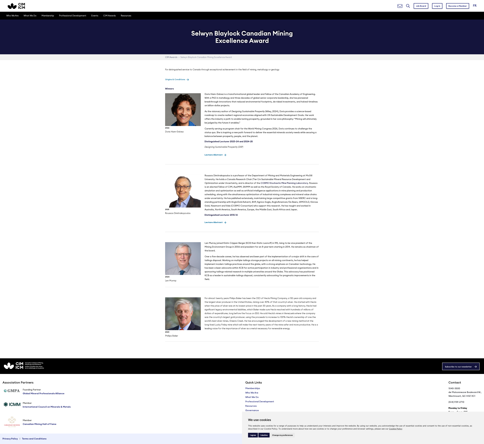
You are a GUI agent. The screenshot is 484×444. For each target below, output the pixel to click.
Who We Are (251, 392)
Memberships (252, 388)
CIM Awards (171, 57)
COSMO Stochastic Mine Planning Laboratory (284, 183)
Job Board (421, 6)
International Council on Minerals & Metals (47, 406)
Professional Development (259, 401)
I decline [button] (264, 435)
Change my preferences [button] (282, 435)
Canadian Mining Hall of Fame (39, 424)
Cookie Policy (395, 428)
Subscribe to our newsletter (458, 366)
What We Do (252, 397)
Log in (437, 6)
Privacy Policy (10, 438)
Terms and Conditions (34, 438)
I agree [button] (253, 435)
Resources (251, 405)
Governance (252, 410)
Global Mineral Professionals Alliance (43, 393)
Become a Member (457, 6)
